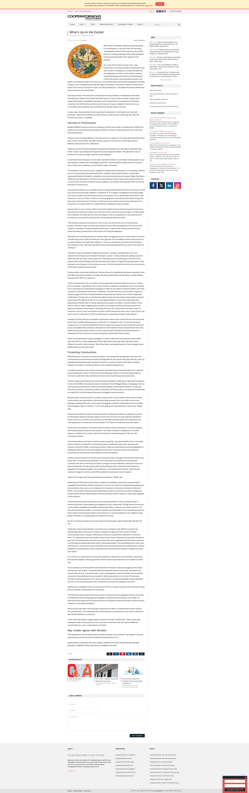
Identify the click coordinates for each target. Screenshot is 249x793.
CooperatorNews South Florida (125, 772)
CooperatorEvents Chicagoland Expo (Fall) (163, 769)
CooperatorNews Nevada (124, 758)
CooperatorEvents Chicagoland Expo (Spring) (164, 772)
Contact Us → (72, 771)
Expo (93, 24)
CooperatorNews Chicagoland (125, 755)
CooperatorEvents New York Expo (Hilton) (163, 755)
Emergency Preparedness (158, 103)
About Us (70, 790)
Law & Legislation (139, 40)
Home (72, 24)
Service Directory (106, 24)
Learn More (149, 5)
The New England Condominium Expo (162, 765)
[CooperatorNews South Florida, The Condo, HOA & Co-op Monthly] (84, 18)
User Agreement (157, 790)
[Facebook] (153, 185)
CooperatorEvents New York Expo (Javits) (163, 758)
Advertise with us (78, 790)
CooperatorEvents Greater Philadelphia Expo (164, 783)
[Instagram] (177, 185)
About (70, 749)
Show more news (165, 80)
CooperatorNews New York (124, 765)
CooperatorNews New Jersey (125, 762)
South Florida (175, 11)
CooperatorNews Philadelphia (125, 769)
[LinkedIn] (169, 185)
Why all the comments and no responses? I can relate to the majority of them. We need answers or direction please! (165, 147)
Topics (81, 24)
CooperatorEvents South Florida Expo (162, 776)
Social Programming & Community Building (164, 106)
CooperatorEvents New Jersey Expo (161, 762)
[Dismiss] (245, 777)
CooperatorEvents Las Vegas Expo (161, 779)
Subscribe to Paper (125, 24)
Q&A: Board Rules (155, 90)
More (139, 24)
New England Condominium (125, 776)
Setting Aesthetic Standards (159, 99)
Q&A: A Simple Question (83, 11)
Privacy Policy (87, 790)
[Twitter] (161, 185)
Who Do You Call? (168, 131)
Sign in (152, 11)
